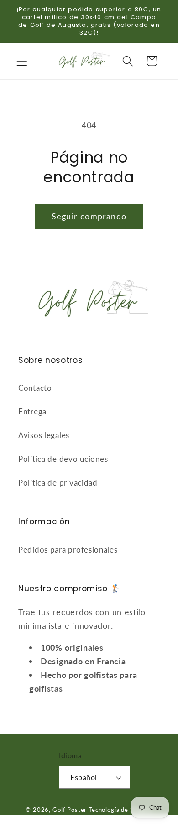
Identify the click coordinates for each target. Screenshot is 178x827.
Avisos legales (43, 435)
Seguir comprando (89, 216)
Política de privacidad (58, 482)
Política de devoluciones (63, 459)
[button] (22, 61)
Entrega (32, 411)
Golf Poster (69, 809)
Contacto (35, 388)
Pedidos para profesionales (68, 549)
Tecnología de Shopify (120, 809)
